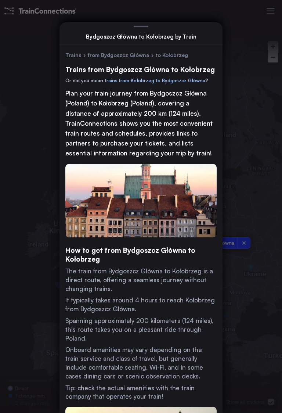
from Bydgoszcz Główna (118, 55)
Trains (73, 55)
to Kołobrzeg (172, 55)
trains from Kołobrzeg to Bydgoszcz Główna (155, 80)
